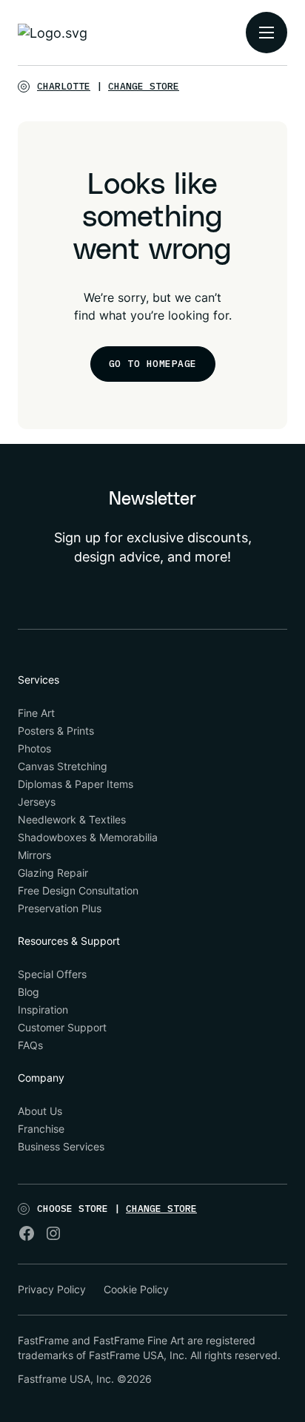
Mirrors (34, 855)
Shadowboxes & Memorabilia (88, 837)
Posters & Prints (56, 730)
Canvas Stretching (62, 766)
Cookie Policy (136, 1289)
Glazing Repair (53, 872)
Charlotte (63, 86)
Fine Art (36, 713)
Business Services (61, 1146)
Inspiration (43, 1009)
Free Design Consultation (78, 890)
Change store (143, 86)
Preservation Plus (59, 908)
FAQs (30, 1045)
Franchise (41, 1128)
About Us (40, 1111)
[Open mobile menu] (266, 32)
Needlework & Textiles (72, 819)
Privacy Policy (52, 1289)
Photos (34, 748)
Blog (28, 991)
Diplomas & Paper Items (75, 784)
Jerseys (37, 801)
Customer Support (62, 1027)
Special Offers (52, 974)
